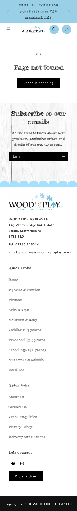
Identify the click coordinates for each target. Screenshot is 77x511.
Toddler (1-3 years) (25, 330)
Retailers (16, 370)
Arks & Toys (19, 310)
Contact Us (18, 407)
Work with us (26, 476)
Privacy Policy (20, 427)
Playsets (15, 300)
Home (13, 280)
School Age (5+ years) (27, 350)
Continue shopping (38, 83)
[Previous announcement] (8, 11)
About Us (16, 397)
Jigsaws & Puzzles (24, 290)
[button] (8, 29)
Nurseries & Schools (26, 360)
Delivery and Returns (27, 437)
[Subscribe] (63, 157)
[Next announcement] (69, 11)
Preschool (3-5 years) (27, 340)
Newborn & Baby (23, 320)
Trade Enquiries (23, 417)
